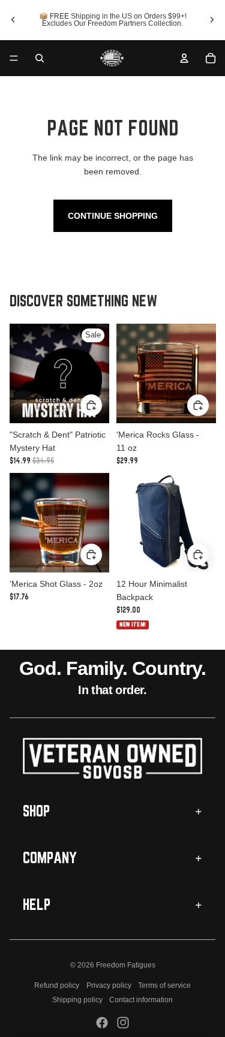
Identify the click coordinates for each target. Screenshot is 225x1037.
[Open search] (39, 58)
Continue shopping (113, 216)
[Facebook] (102, 1022)
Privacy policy (108, 985)
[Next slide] (212, 20)
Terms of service (164, 985)
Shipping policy (77, 1000)
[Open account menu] (184, 58)
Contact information (141, 1000)
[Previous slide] (13, 20)
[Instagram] (123, 1022)
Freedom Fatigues (125, 965)
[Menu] (14, 58)
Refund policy (56, 985)
